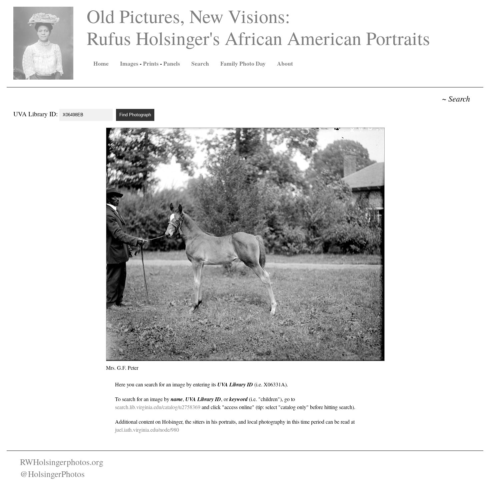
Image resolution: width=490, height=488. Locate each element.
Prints (151, 63)
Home (101, 63)
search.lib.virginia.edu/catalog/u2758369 (157, 406)
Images (129, 63)
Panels (171, 63)
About (285, 63)
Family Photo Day (243, 63)
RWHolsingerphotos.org (61, 461)
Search (200, 63)
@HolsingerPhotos (52, 473)
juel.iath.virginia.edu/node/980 (147, 429)
